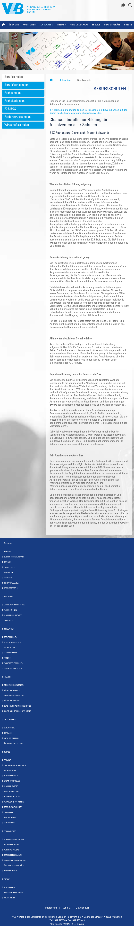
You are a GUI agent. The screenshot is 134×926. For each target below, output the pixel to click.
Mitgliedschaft (79, 25)
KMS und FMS (9, 823)
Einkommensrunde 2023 (14, 696)
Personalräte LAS (11, 850)
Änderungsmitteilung (13, 744)
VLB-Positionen (10, 610)
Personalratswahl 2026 (14, 840)
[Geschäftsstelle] (122, 5)
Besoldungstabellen (13, 807)
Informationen (10, 871)
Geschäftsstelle (11, 588)
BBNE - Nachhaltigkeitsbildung (17, 706)
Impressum (51, 908)
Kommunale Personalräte (15, 860)
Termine (7, 760)
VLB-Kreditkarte (11, 786)
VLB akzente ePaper (12, 797)
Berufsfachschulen (16, 85)
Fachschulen (12, 93)
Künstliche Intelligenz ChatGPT (17, 711)
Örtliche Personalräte (14, 866)
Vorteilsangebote (12, 792)
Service (96, 25)
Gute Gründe (9, 728)
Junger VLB (8, 573)
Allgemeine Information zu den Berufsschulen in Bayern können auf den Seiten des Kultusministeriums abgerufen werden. (88, 112)
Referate (7, 562)
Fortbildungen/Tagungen (15, 765)
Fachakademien (14, 101)
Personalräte (112, 25)
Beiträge (8, 733)
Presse (128, 25)
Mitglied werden (11, 738)
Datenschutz (82, 908)
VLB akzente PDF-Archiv (14, 802)
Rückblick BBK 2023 (11, 701)
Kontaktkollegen (11, 583)
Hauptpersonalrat (12, 845)
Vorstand (8, 552)
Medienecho (9, 621)
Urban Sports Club (12, 781)
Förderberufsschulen (17, 117)
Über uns (13, 25)
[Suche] (129, 5)
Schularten (46, 25)
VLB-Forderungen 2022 (13, 615)
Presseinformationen (13, 893)
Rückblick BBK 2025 (11, 690)
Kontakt (66, 908)
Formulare (8, 812)
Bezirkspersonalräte (13, 855)
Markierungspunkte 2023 (14, 605)
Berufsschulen (13, 77)
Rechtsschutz (10, 771)
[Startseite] (51, 80)
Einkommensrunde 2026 (14, 685)
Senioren (8, 578)
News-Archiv (9, 887)
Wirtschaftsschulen (16, 125)
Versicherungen (11, 776)
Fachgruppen (9, 567)
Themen (61, 25)
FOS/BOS (10, 109)
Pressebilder (9, 898)
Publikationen (10, 818)
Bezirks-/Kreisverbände (14, 557)
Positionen (29, 25)
